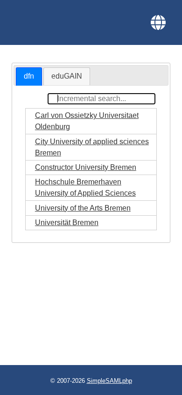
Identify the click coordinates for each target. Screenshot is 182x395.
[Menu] (158, 22)
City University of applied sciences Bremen (92, 147)
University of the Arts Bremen (83, 208)
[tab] (29, 76)
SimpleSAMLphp (109, 380)
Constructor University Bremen (85, 167)
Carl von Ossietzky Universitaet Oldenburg (87, 121)
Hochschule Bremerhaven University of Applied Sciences (85, 187)
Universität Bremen (66, 223)
